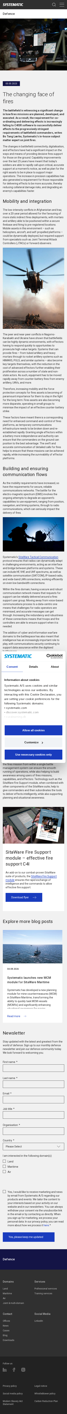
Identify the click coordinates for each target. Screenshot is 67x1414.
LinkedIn (38, 1321)
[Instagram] (23, 1370)
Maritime (7, 1293)
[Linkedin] (5, 1370)
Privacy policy (10, 1386)
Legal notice (40, 1386)
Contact (7, 1313)
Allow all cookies (33, 730)
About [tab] (55, 666)
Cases (6, 1330)
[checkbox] (33, 1166)
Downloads (8, 1340)
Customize (31, 742)
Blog (5, 1335)
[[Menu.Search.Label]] (54, 4)
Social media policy (13, 1393)
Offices (6, 1321)
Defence (9, 14)
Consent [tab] (12, 666)
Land (5, 1288)
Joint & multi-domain (13, 1303)
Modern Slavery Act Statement (13, 1402)
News (6, 1325)
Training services (43, 1293)
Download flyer (20, 897)
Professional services (45, 1288)
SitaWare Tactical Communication (38, 557)
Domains (8, 1281)
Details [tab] (33, 666)
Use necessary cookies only (33, 754)
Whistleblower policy (44, 1393)
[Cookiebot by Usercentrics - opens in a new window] (47, 656)
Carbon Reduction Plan (46, 1401)
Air (4, 1298)
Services (39, 1281)
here (46, 1225)
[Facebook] (14, 1370)
